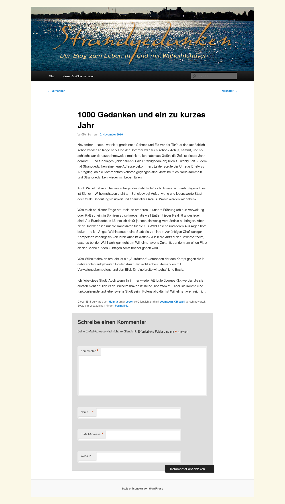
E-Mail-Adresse (92, 434)
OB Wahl (179, 301)
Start (52, 76)
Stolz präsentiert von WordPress (142, 488)
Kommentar (89, 350)
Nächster (229, 91)
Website (86, 456)
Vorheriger (56, 91)
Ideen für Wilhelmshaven (78, 76)
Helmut (113, 301)
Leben (129, 301)
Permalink (121, 305)
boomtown (166, 301)
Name (87, 412)
